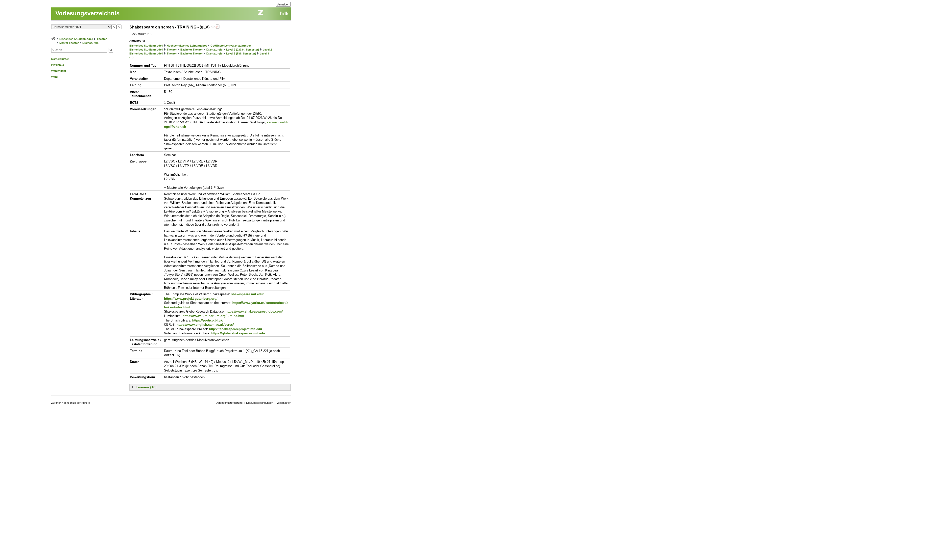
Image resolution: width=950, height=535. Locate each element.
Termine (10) (146, 387)
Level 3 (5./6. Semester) (241, 53)
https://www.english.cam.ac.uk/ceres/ (205, 324)
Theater (102, 38)
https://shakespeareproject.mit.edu (235, 329)
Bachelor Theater (191, 49)
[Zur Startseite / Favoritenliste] (53, 38)
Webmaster (284, 402)
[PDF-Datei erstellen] (217, 27)
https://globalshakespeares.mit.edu (238, 333)
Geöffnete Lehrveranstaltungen (231, 45)
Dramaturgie (90, 42)
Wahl (54, 76)
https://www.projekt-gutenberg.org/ (190, 298)
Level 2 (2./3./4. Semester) (242, 49)
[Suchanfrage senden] (111, 50)
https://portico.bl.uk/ (207, 320)
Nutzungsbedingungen (259, 402)
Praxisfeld (57, 64)
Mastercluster (60, 58)
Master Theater (69, 42)
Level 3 (264, 53)
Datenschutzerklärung (229, 402)
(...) (131, 57)
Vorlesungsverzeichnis (87, 13)
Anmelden (283, 4)
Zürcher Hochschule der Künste (70, 402)
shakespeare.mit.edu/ (247, 294)
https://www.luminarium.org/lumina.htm (213, 316)
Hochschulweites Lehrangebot (187, 45)
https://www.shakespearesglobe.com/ (254, 311)
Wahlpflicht (58, 70)
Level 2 (267, 49)
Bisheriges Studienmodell (76, 38)
